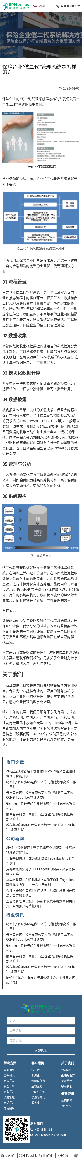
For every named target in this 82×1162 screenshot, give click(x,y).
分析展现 (9, 1108)
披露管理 (9, 1097)
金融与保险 (38, 1081)
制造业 (35, 1075)
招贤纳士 (66, 1081)
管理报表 (9, 1081)
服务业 (35, 1103)
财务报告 (9, 1092)
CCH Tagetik (27, 1155)
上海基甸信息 (40, 663)
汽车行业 (36, 1070)
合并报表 (9, 1075)
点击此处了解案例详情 (41, 166)
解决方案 (7, 1155)
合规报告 (9, 1103)
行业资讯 (66, 1106)
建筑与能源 (38, 1092)
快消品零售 (38, 1097)
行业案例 (45, 1155)
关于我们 (63, 1155)
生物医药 (36, 1086)
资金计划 (9, 1086)
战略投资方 (68, 1075)
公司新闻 (66, 1100)
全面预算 (9, 1070)
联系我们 (26, 658)
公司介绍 (66, 1070)
